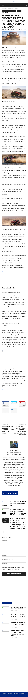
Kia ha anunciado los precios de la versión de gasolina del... (18, 616)
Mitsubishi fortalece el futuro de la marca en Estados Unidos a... (18, 624)
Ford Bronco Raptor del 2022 (11, 8)
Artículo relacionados (9, 493)
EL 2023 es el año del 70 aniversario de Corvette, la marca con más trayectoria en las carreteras (20, 430)
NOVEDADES (4, 12)
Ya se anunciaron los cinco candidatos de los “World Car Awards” (8, 430)
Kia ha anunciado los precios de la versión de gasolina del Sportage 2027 (18, 512)
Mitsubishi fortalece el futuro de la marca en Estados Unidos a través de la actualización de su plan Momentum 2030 (18, 523)
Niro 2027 (4, 505)
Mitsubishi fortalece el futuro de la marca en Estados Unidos (5, 520)
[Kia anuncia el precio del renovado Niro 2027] (5, 503)
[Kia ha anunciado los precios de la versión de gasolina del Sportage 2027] (5, 511)
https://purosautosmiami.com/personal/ (14, 452)
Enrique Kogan (6, 29)
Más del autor (6, 497)
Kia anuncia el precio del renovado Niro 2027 (18, 503)
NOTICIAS (19, 11)
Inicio (3, 8)
